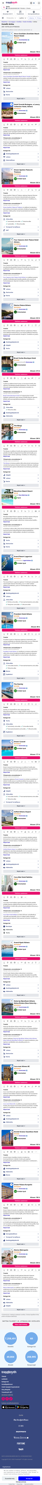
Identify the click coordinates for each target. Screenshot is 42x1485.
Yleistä (4, 1376)
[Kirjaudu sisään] (39, 3)
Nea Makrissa (23, 495)
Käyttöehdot (6, 1467)
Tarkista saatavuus (21, 55)
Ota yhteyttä (6, 1389)
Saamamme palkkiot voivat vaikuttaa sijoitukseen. (16, 30)
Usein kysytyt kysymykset (10, 1387)
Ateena (31, 18)
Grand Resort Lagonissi (23, 556)
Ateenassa (22, 110)
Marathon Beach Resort (23, 491)
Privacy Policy (19, 1484)
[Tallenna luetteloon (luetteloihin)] (11, 33)
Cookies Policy (12, 1484)
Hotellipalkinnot (7, 1384)
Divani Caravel (19, 742)
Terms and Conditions (28, 1484)
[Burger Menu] (3, 3)
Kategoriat (5, 1382)
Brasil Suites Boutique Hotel (25, 358)
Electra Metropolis (21, 1250)
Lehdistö (4, 1379)
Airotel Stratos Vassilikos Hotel (26, 1132)
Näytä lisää (20, 98)
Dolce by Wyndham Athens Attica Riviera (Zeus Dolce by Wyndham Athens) (25, 1002)
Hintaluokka (10, 18)
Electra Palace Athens (22, 305)
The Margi (18, 426)
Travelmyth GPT (7, 1392)
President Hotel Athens (23, 614)
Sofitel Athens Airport (22, 812)
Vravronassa (23, 1007)
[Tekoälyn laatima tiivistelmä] (18, 74)
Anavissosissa (23, 40)
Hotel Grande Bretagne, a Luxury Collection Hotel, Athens (27, 105)
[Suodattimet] (2, 18)
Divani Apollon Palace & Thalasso (23, 171)
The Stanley (18, 684)
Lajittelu (21, 18)
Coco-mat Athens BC (22, 1066)
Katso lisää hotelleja (21, 1324)
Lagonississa (27, 560)
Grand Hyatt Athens (22, 942)
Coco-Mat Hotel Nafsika (23, 877)
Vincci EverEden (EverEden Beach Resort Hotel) (26, 35)
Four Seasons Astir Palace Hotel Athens (26, 241)
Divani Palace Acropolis (23, 1185)
